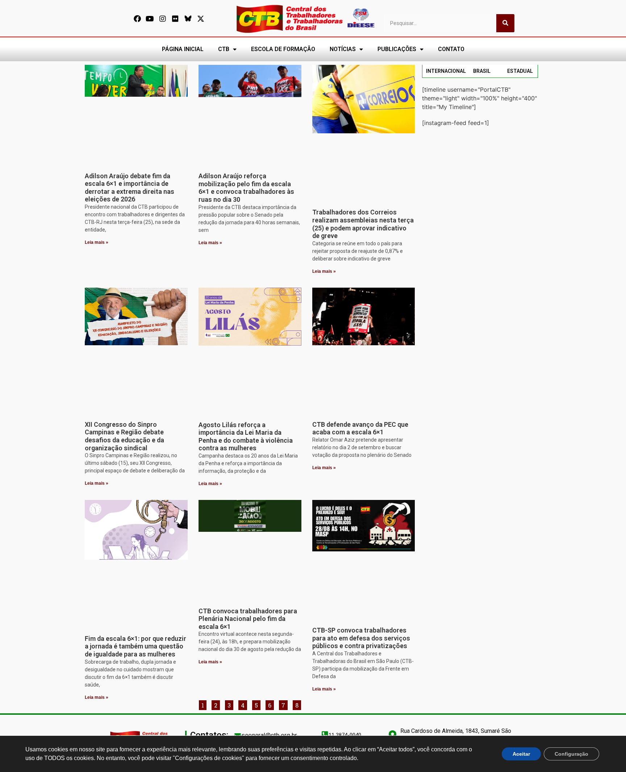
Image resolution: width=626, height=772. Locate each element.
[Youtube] (150, 19)
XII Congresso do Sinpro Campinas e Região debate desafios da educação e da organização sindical (124, 436)
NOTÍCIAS (343, 49)
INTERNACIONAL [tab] (446, 71)
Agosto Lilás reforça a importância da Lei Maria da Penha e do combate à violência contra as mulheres (246, 436)
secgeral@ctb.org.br (269, 735)
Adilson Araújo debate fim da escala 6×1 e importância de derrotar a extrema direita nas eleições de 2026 (129, 187)
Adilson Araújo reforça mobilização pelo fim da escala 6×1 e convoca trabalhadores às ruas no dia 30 (246, 187)
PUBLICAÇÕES (396, 49)
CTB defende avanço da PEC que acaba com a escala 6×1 (360, 428)
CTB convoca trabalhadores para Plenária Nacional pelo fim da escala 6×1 (248, 618)
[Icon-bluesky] (188, 19)
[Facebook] (137, 19)
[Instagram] (162, 19)
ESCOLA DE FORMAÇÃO (283, 49)
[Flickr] (175, 19)
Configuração (571, 754)
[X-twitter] (200, 19)
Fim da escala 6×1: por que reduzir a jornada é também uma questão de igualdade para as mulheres (135, 646)
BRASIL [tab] (482, 71)
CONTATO (451, 49)
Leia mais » (96, 242)
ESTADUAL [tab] (520, 71)
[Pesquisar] (505, 23)
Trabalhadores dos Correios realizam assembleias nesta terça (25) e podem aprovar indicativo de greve (363, 223)
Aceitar (521, 754)
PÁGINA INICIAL (183, 49)
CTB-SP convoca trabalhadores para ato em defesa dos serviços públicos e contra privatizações (361, 638)
